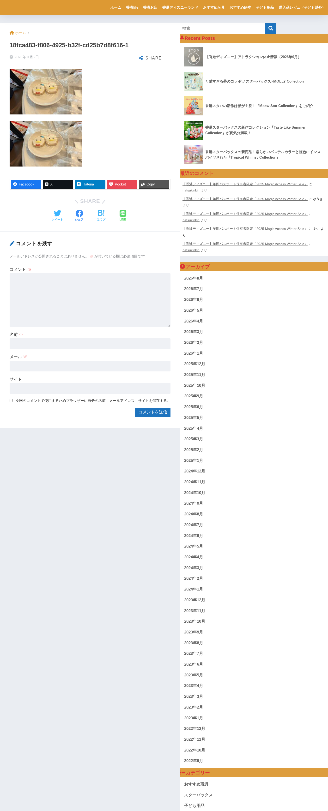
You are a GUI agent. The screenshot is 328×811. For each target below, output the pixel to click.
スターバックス (198, 795)
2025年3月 (193, 439)
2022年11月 (194, 739)
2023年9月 (193, 632)
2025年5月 (193, 417)
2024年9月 (193, 503)
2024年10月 (194, 492)
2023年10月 (194, 621)
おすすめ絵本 (240, 7)
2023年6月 (193, 664)
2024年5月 (193, 546)
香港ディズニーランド (180, 7)
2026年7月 (193, 288)
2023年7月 (193, 653)
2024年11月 (194, 482)
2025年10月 (194, 385)
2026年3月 (193, 331)
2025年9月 (193, 396)
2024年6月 (193, 535)
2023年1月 (193, 718)
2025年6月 (193, 407)
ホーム (115, 7)
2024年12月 (194, 471)
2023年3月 (193, 696)
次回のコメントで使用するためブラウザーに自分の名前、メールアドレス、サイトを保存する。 (93, 401)
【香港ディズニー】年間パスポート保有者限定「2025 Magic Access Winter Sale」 (245, 184)
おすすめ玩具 (214, 7)
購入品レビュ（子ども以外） (302, 7)
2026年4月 (193, 321)
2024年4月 (193, 557)
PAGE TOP (316, 783)
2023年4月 (193, 685)
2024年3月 (193, 568)
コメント (20, 269)
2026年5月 (193, 310)
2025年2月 (193, 449)
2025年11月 (194, 374)
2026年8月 (193, 278)
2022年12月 (194, 728)
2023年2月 (193, 707)
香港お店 (150, 7)
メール (18, 357)
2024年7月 (193, 525)
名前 (16, 334)
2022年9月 (193, 760)
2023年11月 (194, 610)
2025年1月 (193, 460)
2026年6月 (193, 299)
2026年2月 (193, 342)
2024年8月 (193, 514)
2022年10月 (194, 750)
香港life (132, 7)
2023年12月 (194, 600)
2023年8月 (193, 643)
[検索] (270, 28)
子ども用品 (265, 7)
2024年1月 (193, 589)
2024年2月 (193, 578)
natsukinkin (191, 190)
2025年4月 (193, 428)
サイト (16, 379)
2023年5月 (193, 675)
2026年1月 (193, 353)
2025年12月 (194, 364)
